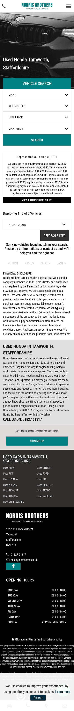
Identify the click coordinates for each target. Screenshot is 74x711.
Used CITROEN (44, 468)
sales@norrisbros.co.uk (23, 560)
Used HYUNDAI (10, 479)
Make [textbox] (12, 95)
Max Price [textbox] (15, 129)
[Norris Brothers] (37, 5)
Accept (38, 697)
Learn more (63, 691)
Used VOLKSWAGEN (13, 502)
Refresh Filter (55, 235)
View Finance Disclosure (37, 200)
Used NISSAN (10, 485)
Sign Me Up (37, 441)
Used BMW (8, 468)
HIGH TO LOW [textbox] (17, 225)
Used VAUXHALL (45, 496)
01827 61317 (18, 554)
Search (37, 140)
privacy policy (54, 639)
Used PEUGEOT (45, 485)
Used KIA (41, 479)
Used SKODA (43, 490)
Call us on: (22, 419)
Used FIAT (8, 473)
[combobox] (37, 94)
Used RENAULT (10, 490)
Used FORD (43, 473)
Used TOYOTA (10, 496)
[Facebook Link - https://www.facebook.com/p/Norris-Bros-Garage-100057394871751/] (13, 566)
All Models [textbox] (16, 106)
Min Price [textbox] (15, 117)
